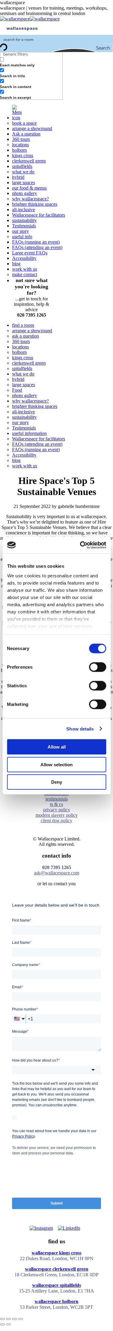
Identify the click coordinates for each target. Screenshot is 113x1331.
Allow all (57, 746)
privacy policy (56, 809)
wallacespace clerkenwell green (56, 1269)
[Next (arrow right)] (8, 1324)
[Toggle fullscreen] (14, 1319)
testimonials (57, 798)
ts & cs (56, 804)
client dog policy (56, 820)
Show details (80, 728)
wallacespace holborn (56, 1301)
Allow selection (56, 764)
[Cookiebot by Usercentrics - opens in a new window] (80, 545)
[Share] (8, 1319)
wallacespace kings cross (56, 1252)
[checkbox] (30, 61)
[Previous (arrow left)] (2, 1324)
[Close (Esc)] (2, 1319)
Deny (56, 782)
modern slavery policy (57, 815)
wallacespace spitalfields (56, 1285)
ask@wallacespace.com (56, 872)
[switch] (97, 667)
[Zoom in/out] (20, 1319)
